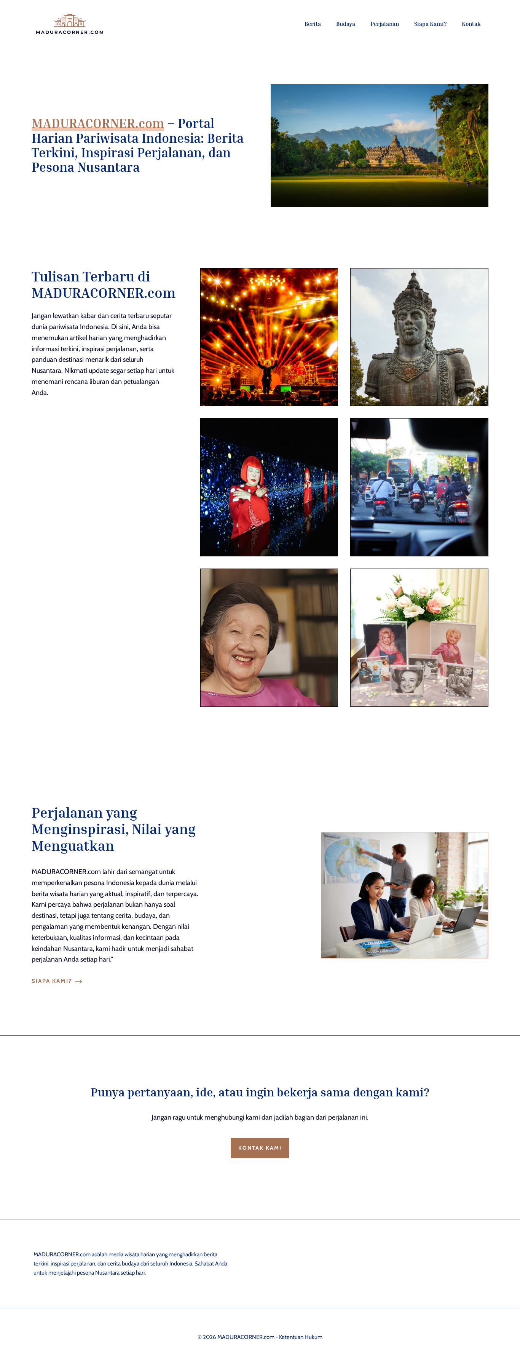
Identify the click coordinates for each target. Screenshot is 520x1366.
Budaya (345, 23)
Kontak (471, 23)
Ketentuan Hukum (300, 1337)
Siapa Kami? (430, 23)
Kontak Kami (260, 1147)
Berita (313, 23)
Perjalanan (384, 23)
